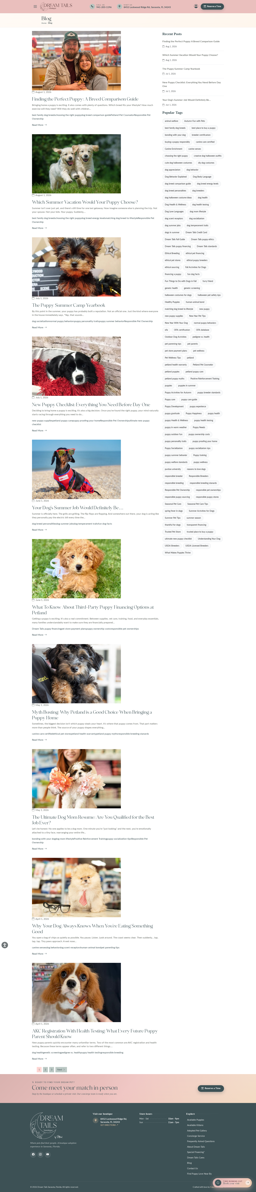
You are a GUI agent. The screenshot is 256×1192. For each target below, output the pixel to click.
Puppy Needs (199, 427)
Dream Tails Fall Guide (175, 239)
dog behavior (53, 947)
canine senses (39, 947)
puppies (168, 386)
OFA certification (182, 330)
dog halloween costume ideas (178, 198)
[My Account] (196, 6)
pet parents (192, 344)
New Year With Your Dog (176, 323)
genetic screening (52, 1052)
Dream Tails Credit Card (196, 233)
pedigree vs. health (70, 1052)
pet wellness (198, 351)
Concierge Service (196, 1136)
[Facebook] (33, 1155)
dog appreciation (172, 170)
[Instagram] (40, 1155)
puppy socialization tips (119, 839)
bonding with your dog (44, 839)
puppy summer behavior (111, 321)
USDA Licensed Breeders (196, 546)
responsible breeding (112, 1052)
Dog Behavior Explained (176, 177)
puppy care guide (189, 400)
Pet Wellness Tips (173, 358)
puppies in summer (187, 386)
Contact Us (192, 1168)
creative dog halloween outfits (207, 156)
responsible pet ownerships (124, 629)
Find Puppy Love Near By (199, 1174)
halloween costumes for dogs (178, 295)
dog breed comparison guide (96, 115)
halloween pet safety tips (209, 295)
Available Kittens (195, 1125)
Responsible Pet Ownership (138, 321)
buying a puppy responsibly (177, 142)
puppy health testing (91, 1052)
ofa (166, 330)
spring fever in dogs (174, 511)
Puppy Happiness (194, 414)
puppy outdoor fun (173, 434)
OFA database (202, 330)
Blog (189, 1163)
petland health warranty (83, 734)
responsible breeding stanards (133, 734)
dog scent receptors (70, 947)
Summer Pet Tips (172, 518)
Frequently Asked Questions (201, 1141)
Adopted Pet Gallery (197, 1131)
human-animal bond (90, 947)
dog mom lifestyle (65, 839)
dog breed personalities (44, 524)
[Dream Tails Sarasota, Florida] (56, 6)
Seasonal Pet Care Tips (197, 504)
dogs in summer (172, 233)
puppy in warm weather (176, 427)
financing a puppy (173, 274)
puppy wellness (201, 462)
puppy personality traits (86, 321)
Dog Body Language (202, 177)
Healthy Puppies (172, 302)
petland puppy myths (107, 734)
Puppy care (170, 400)
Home (44, 23)
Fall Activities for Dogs (195, 267)
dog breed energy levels (93, 218)
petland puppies (172, 372)
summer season (194, 518)
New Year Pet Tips (197, 316)
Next (59, 1069)
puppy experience (198, 407)
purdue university (173, 469)
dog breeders (198, 191)
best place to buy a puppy (203, 128)
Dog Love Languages (174, 212)
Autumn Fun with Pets (194, 121)
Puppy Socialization (174, 448)
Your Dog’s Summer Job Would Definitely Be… (78, 508)
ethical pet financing (195, 253)
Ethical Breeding (172, 253)
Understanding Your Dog (209, 539)
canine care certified (42, 734)
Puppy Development (174, 407)
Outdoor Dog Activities (175, 337)
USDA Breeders (172, 546)
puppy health (214, 414)
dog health (37, 1052)
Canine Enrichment (173, 149)
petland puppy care (63, 421)
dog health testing (200, 205)
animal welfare (171, 121)
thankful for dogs (173, 525)
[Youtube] (48, 1155)
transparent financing (196, 525)
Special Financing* (196, 1152)
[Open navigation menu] (35, 6)
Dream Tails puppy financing (46, 629)
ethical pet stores (62, 734)
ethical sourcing (172, 267)
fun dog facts (105, 524)
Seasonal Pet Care (173, 504)
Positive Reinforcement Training (90, 839)
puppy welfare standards (176, 462)
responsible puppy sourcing (177, 497)
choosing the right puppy (68, 115)
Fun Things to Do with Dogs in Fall (180, 281)
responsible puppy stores (207, 497)
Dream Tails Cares (195, 1158)
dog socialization (40, 321)
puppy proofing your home (86, 421)
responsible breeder (174, 476)
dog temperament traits (86, 524)
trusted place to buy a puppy (200, 532)
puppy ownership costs (98, 629)
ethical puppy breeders (197, 260)
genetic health (171, 288)
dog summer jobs (65, 524)
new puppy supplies (42, 421)
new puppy (204, 309)
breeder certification (201, 135)
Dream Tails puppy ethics (202, 239)
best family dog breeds (43, 115)
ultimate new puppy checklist (178, 539)
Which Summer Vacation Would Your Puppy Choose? (85, 202)
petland (190, 358)
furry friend (208, 281)
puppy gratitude (172, 414)
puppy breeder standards (208, 393)
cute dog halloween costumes (178, 163)
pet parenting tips (110, 947)
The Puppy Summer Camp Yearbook (68, 305)
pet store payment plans (73, 629)
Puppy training (200, 455)
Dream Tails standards (207, 246)
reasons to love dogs (196, 469)
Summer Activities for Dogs (201, 511)
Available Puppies (195, 1120)
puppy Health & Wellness (176, 421)
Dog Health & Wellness (175, 205)
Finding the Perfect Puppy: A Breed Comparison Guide (85, 99)
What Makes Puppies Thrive (178, 553)
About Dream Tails (196, 1147)
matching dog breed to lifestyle (122, 218)
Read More (38, 125)
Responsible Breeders (198, 476)
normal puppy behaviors (61, 321)
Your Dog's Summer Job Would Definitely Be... (186, 100)
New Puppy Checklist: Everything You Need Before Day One (91, 405)
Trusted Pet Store (173, 532)
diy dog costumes (206, 163)
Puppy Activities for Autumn (178, 393)
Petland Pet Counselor (122, 115)
